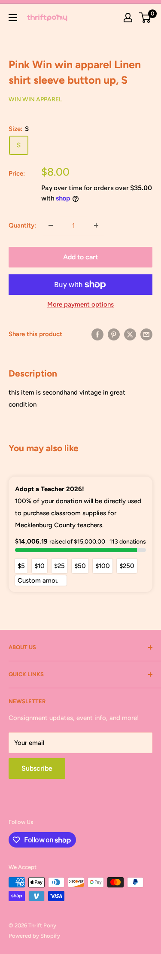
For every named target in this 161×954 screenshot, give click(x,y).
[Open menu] (13, 17)
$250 (126, 566)
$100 (102, 566)
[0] (145, 17)
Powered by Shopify (34, 936)
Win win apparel (35, 99)
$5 (21, 566)
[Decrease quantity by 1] (51, 225)
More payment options (80, 304)
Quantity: (22, 225)
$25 (59, 566)
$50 (80, 566)
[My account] (128, 17)
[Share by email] (146, 334)
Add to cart (80, 257)
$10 (39, 566)
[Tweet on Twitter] (130, 334)
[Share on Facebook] (97, 334)
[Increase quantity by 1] (96, 225)
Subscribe (36, 768)
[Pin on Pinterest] (114, 334)
